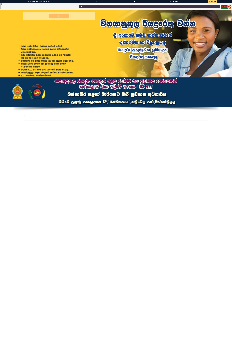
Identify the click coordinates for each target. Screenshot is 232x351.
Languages (213, 1)
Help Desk (175, 1)
